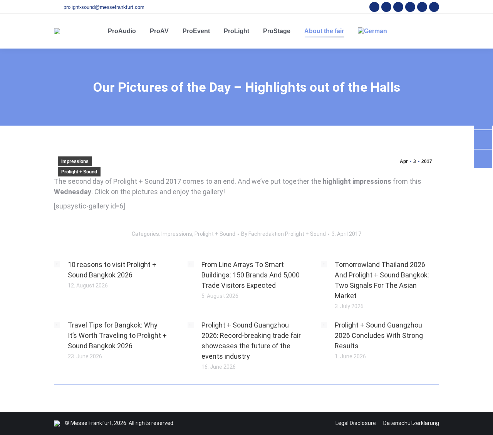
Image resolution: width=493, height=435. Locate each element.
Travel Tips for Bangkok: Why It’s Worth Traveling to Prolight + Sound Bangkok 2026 (117, 335)
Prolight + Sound (79, 172)
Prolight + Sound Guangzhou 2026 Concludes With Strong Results (379, 335)
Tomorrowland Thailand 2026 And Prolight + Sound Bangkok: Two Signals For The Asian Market (382, 280)
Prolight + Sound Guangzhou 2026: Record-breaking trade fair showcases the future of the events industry (251, 340)
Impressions (75, 161)
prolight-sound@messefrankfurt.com (104, 7)
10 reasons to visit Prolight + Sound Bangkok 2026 (112, 269)
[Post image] (57, 264)
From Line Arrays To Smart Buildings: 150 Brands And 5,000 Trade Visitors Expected (250, 274)
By (283, 234)
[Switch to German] (372, 31)
